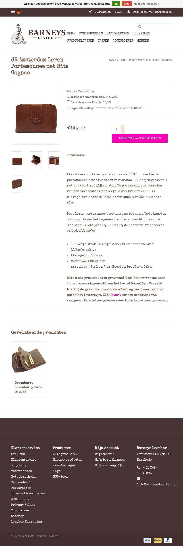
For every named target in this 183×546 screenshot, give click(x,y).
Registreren (105, 454)
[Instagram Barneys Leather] (99, 428)
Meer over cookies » (147, 3)
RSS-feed (60, 476)
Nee (126, 3)
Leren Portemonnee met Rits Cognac (146, 60)
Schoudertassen (80, 40)
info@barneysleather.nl (156, 484)
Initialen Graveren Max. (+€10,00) (94, 97)
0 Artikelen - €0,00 (108, 12)
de (19, 12)
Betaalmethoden (24, 476)
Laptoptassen (118, 33)
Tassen (103, 40)
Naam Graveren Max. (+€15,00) (91, 103)
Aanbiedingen (64, 465)
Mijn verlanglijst (109, 465)
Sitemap (17, 516)
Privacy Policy (23, 505)
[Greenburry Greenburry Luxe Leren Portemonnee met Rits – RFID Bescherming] (28, 359)
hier (115, 295)
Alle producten (65, 454)
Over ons (18, 454)
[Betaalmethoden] (147, 540)
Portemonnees (91, 33)
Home (71, 33)
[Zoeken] (138, 27)
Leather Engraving (26, 521)
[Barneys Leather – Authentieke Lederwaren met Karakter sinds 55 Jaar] (38, 34)
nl (13, 12)
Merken (143, 40)
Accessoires (123, 40)
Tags (56, 471)
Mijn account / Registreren (152, 12)
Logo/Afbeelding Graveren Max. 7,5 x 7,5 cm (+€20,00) (107, 108)
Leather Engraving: (80, 91)
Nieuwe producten (67, 459)
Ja (116, 3)
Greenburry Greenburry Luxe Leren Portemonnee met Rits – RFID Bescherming (28, 385)
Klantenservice (23, 459)
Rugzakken (141, 33)
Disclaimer (20, 510)
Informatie (76, 155)
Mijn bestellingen (110, 459)
